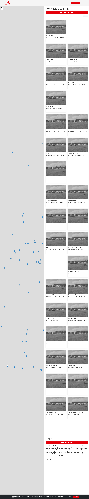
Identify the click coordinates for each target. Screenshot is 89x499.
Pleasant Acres (49, 153)
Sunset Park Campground (52, 59)
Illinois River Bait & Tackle (52, 318)
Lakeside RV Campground (74, 412)
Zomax (47, 224)
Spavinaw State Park (73, 389)
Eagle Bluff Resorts (72, 342)
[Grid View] (86, 16)
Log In (67, 3)
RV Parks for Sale (16, 3)
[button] (77, 3)
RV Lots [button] (25, 3)
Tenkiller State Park (72, 247)
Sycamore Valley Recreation (52, 177)
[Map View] (84, 16)
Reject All (69, 496)
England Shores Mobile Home (53, 200)
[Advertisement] (67, 427)
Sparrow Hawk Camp (73, 294)
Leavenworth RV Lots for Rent (70, 457)
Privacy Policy (14, 497)
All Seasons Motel (50, 389)
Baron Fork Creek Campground (53, 106)
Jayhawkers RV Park (72, 153)
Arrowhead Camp (50, 294)
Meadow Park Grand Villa (52, 247)
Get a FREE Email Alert (67, 12)
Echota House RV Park (51, 342)
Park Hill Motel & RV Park (74, 271)
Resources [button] (47, 3)
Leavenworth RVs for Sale (58, 457)
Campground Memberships (36, 3)
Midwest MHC (49, 35)
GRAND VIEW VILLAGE (73, 59)
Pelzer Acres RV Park (73, 82)
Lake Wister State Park (73, 200)
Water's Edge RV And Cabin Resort (76, 224)
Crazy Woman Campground (52, 365)
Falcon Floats (71, 318)
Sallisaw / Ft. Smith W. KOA (52, 129)
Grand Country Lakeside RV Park (75, 129)
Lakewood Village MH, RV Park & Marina (55, 82)
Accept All (75, 496)
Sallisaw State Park (50, 412)
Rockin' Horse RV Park (73, 365)
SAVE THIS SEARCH (67, 442)
